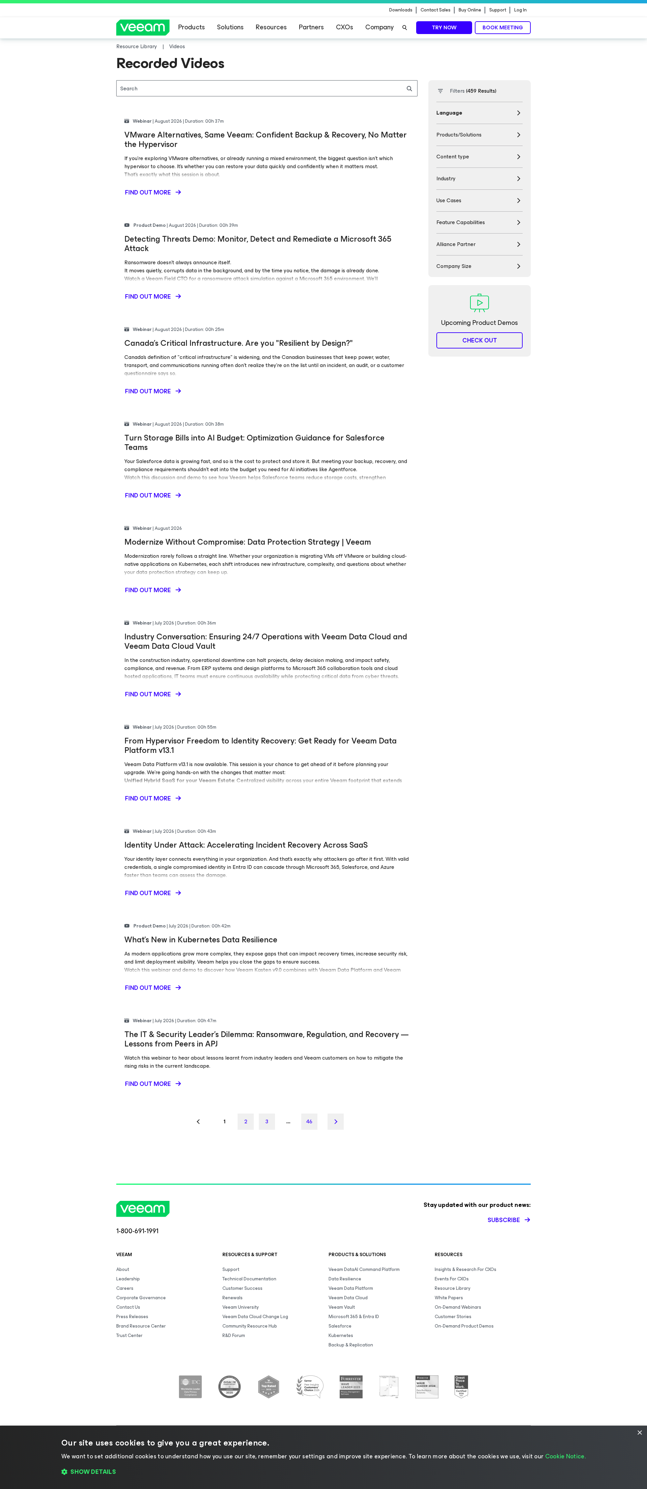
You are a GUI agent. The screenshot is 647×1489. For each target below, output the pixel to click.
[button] (323, 1472)
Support (497, 10)
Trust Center (129, 1335)
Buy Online (470, 10)
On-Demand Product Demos (464, 1326)
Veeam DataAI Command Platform (364, 1269)
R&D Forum (233, 1335)
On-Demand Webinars (458, 1307)
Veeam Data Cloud (348, 1298)
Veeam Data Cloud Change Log (255, 1316)
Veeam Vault (342, 1307)
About (122, 1269)
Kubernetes (341, 1335)
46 (309, 1121)
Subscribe (504, 1220)
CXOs (344, 27)
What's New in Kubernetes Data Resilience (200, 939)
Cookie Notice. (565, 1456)
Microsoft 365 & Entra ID (354, 1316)
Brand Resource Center (141, 1326)
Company (379, 27)
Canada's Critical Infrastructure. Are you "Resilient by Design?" (238, 343)
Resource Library (452, 1288)
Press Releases (132, 1316)
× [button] (639, 1432)
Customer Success (242, 1288)
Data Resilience (345, 1279)
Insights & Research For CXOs (465, 1269)
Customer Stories (453, 1316)
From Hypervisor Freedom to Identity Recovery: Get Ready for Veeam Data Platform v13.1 (260, 745)
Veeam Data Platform (351, 1288)
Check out (479, 340)
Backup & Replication (351, 1345)
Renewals (232, 1298)
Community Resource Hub (249, 1326)
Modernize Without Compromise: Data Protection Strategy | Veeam (247, 542)
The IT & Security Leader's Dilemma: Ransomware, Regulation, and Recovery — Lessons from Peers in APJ (266, 1039)
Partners (311, 27)
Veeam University (240, 1307)
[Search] (405, 28)
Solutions (230, 27)
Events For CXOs (452, 1279)
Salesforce (340, 1326)
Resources (271, 27)
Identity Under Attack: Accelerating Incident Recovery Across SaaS (246, 845)
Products (191, 27)
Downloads (400, 10)
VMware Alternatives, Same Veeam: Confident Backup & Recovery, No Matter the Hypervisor (265, 139)
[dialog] (323, 1457)
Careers (124, 1288)
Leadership (128, 1279)
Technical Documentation (249, 1279)
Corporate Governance (141, 1298)
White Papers (449, 1298)
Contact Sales (436, 10)
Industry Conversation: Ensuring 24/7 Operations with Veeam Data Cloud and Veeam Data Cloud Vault (265, 641)
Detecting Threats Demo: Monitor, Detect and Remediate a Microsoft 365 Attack (257, 243)
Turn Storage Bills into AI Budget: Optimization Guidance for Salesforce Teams (254, 442)
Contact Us (128, 1307)
